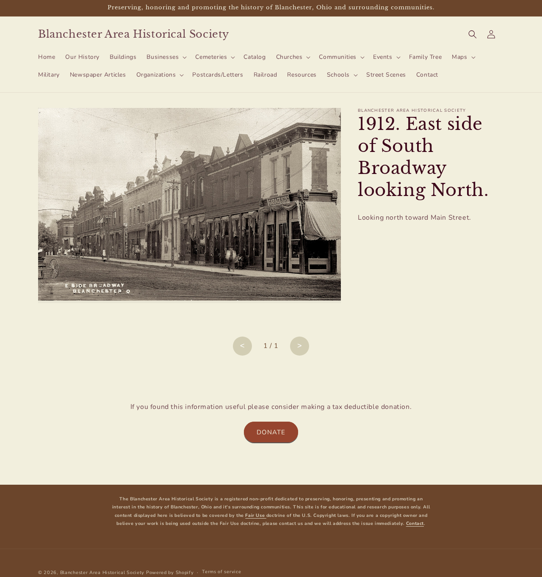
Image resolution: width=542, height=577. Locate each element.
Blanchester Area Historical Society (102, 572)
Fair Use (255, 515)
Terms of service (221, 572)
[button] (165, 57)
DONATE (271, 432)
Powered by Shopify (170, 572)
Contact (415, 523)
